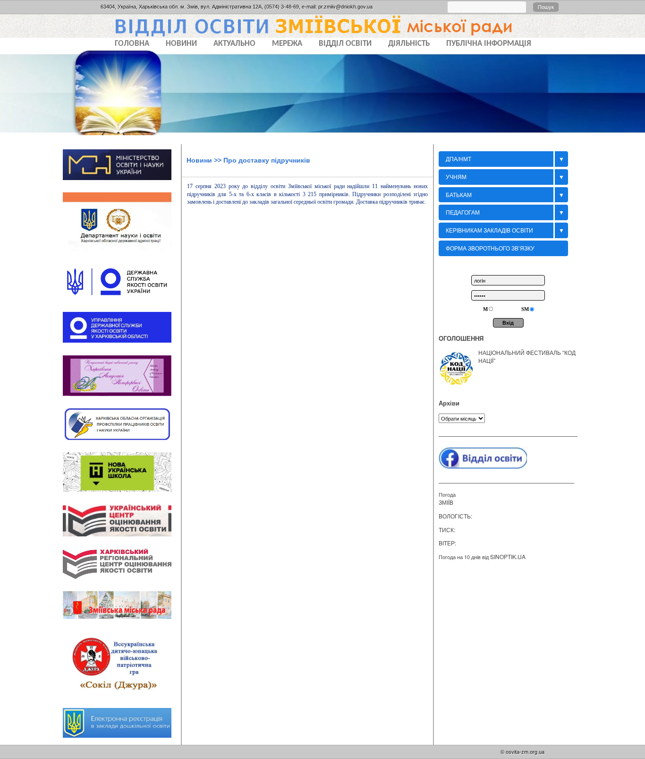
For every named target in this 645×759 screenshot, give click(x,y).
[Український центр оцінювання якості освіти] (122, 539)
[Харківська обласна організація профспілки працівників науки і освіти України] (122, 443)
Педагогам (463, 212)
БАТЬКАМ (459, 194)
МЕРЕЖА (287, 44)
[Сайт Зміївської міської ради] (122, 622)
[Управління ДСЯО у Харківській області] (122, 345)
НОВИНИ (181, 44)
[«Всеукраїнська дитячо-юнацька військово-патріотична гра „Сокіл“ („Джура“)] (122, 699)
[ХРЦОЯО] (122, 582)
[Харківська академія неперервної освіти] (122, 399)
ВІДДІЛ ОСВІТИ (345, 44)
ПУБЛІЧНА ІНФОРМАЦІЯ (488, 44)
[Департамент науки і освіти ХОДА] (122, 254)
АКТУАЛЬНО (234, 44)
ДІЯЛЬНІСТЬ (409, 44)
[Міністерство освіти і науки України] (122, 183)
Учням (456, 176)
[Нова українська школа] (122, 495)
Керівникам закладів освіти (489, 230)
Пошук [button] (546, 7)
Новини (199, 160)
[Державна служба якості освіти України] (122, 303)
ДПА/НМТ (458, 159)
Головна (132, 44)
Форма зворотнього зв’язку (490, 248)
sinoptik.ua (508, 556)
